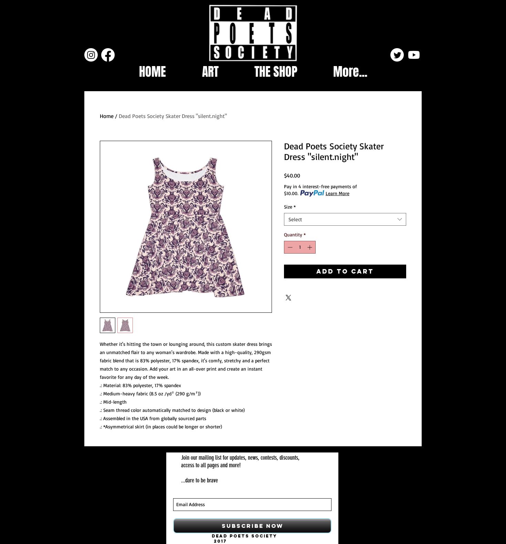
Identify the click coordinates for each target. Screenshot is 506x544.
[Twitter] (397, 55)
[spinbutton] (300, 247)
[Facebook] (108, 55)
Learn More (337, 193)
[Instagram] (91, 55)
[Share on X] (288, 298)
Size (290, 207)
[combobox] (345, 219)
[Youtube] (414, 55)
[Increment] (310, 247)
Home (107, 116)
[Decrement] (289, 247)
